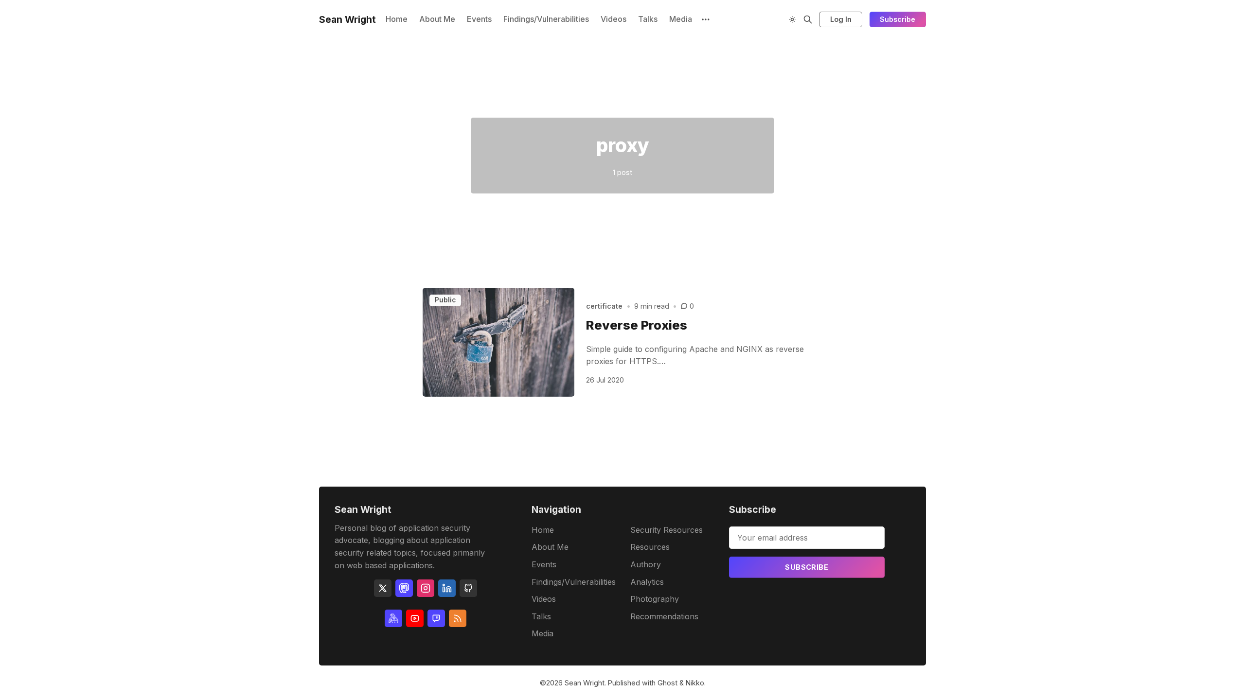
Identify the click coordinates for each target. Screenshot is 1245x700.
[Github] (468, 588)
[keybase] (393, 618)
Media (680, 19)
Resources (650, 547)
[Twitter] (382, 588)
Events (479, 19)
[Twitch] (436, 618)
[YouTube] (415, 618)
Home (397, 19)
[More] (705, 19)
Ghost (667, 683)
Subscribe (897, 19)
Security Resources (666, 530)
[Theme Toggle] (792, 19)
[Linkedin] (447, 588)
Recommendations (664, 616)
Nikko (695, 683)
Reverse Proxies (636, 324)
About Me (437, 19)
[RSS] (457, 618)
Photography (654, 599)
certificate (604, 306)
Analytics (647, 582)
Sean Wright (585, 683)
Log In (841, 19)
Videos (613, 19)
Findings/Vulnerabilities (546, 19)
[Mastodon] (404, 588)
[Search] (808, 19)
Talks (648, 19)
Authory (645, 564)
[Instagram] (425, 588)
